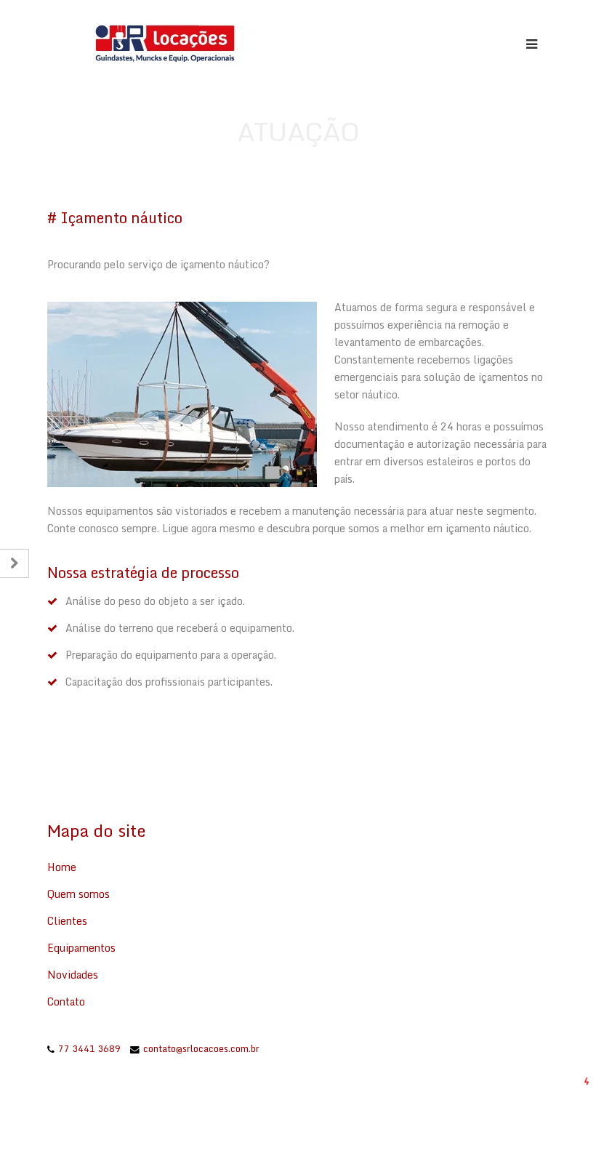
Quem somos (78, 894)
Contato (66, 1001)
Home (61, 867)
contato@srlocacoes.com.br (201, 1048)
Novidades (72, 974)
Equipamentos (81, 947)
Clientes (67, 920)
